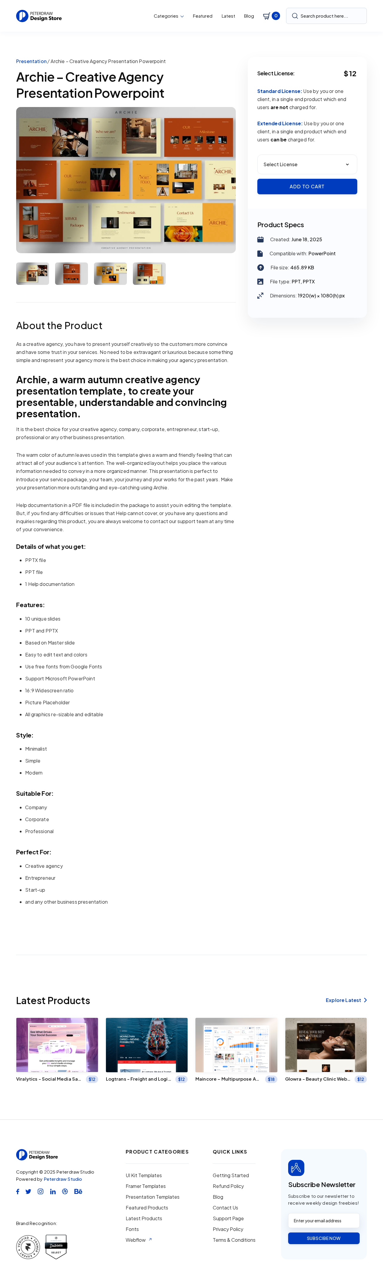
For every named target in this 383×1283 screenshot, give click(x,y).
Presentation (31, 61)
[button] (169, 16)
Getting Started (231, 1175)
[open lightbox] (126, 180)
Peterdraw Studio (63, 1179)
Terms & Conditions (234, 1240)
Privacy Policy (228, 1229)
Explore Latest (346, 1000)
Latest (228, 16)
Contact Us (225, 1207)
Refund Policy (228, 1186)
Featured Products (147, 1207)
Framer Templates (146, 1186)
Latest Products (144, 1218)
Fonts (132, 1229)
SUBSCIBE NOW (324, 1238)
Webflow (136, 1240)
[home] (39, 16)
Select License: (276, 73)
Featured (202, 16)
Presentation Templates (153, 1197)
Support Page (228, 1218)
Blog (249, 16)
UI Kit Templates (144, 1175)
